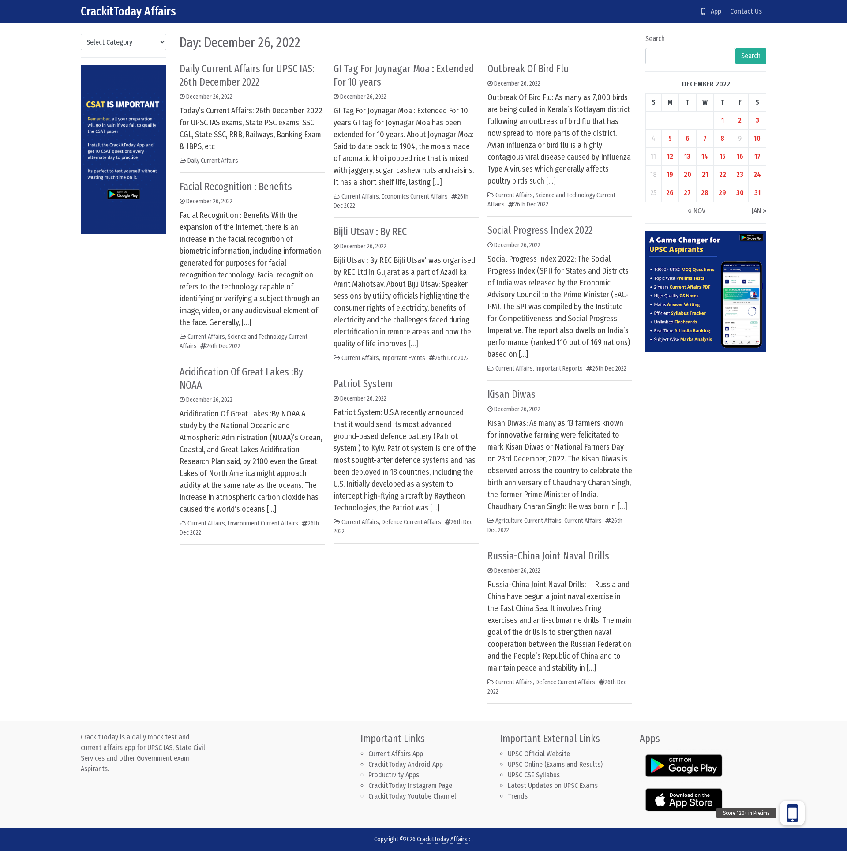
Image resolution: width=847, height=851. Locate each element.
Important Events (403, 358)
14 (704, 156)
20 (687, 174)
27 (687, 192)
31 (757, 192)
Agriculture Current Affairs (528, 521)
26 (670, 192)
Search (655, 38)
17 (757, 156)
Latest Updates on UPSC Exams (553, 785)
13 (687, 156)
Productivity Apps (393, 775)
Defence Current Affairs (411, 522)
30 (740, 192)
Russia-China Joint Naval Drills (548, 556)
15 (723, 156)
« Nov (696, 210)
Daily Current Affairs (212, 161)
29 (722, 192)
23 (739, 174)
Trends (518, 796)
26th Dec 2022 (223, 346)
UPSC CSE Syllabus (535, 775)
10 (757, 138)
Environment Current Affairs (263, 523)
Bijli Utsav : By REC (370, 231)
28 (704, 192)
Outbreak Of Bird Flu (528, 69)
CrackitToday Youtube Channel (412, 796)
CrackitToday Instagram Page (410, 785)
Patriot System (363, 384)
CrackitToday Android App (405, 764)
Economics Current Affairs (415, 196)
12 (670, 156)
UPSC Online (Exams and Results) (555, 764)
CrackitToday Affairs (128, 11)
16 (740, 156)
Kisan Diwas (511, 394)
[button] (792, 813)
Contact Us (746, 11)
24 (757, 174)
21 (705, 174)
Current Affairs (206, 337)
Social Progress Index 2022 (539, 230)
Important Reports (559, 368)
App (713, 11)
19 (670, 174)
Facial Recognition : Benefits (236, 186)
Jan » (758, 210)
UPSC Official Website (539, 754)
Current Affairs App (395, 754)
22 (722, 174)
